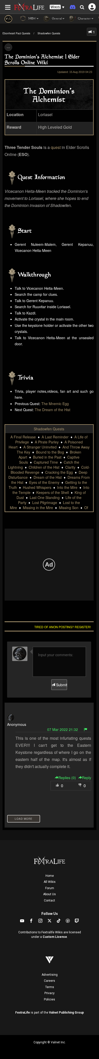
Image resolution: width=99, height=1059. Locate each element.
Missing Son (68, 507)
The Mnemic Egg (55, 403)
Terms (49, 987)
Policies (49, 999)
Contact (49, 900)
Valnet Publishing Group (66, 1012)
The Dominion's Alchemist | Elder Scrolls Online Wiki (42, 60)
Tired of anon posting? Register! (62, 627)
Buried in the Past (47, 457)
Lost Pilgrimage (44, 502)
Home (49, 876)
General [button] (56, 18)
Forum (49, 888)
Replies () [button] (67, 777)
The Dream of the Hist (52, 409)
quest (56, 147)
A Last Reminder (55, 436)
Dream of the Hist (48, 477)
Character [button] (84, 18)
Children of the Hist (44, 467)
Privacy (49, 993)
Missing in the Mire (38, 507)
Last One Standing (45, 497)
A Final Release (23, 436)
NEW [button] (31, 18)
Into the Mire (67, 487)
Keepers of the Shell (52, 492)
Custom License (55, 937)
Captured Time (46, 462)
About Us (49, 894)
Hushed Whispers (37, 487)
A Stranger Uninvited (40, 446)
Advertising (50, 974)
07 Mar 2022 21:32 (62, 729)
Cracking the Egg (59, 472)
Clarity (70, 467)
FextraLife (22, 1012)
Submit (61, 684)
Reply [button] (86, 777)
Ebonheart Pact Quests (16, 33)
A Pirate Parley (47, 441)
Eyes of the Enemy (44, 482)
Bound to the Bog (50, 452)
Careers (49, 981)
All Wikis (50, 882)
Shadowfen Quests (49, 33)
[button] (57, 7)
